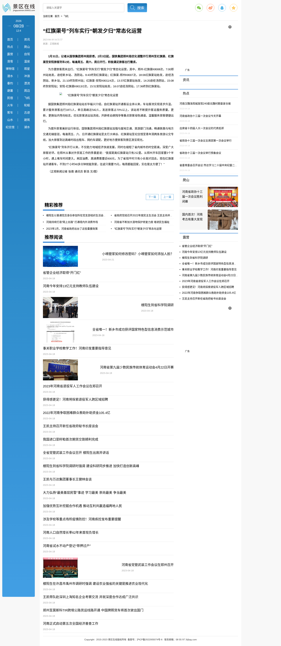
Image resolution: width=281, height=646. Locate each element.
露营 (10, 54)
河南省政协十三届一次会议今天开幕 (200, 116)
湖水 (27, 127)
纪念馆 (10, 127)
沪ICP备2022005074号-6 (149, 639)
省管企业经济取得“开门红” (62, 273)
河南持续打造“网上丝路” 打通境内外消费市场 (72, 222)
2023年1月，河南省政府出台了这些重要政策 (72, 228)
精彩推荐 (54, 205)
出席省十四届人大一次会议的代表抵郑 (202, 128)
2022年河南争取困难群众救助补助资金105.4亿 (76, 413)
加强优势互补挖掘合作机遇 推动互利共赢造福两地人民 (82, 506)
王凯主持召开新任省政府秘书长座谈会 (70, 426)
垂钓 (10, 83)
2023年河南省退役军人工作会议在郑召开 (72, 386)
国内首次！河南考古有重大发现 (192, 217)
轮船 (27, 105)
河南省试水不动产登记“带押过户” (67, 546)
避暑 (10, 90)
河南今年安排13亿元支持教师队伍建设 (71, 286)
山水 (10, 119)
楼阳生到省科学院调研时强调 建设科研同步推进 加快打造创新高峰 (91, 466)
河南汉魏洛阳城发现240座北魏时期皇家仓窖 (205, 103)
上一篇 (167, 197)
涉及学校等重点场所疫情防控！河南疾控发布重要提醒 (82, 519)
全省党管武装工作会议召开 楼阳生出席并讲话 (76, 453)
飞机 (27, 98)
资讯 (27, 39)
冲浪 (27, 76)
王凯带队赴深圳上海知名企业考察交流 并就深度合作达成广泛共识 (90, 597)
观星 (27, 68)
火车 (10, 105)
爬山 (27, 46)
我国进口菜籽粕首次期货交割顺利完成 (70, 439)
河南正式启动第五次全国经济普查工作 (70, 623)
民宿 (10, 98)
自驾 (27, 54)
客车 (10, 112)
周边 (27, 90)
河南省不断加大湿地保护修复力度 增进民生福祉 (141, 222)
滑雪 (10, 61)
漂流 (27, 83)
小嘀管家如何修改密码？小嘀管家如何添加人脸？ (138, 254)
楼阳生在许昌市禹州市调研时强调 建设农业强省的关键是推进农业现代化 (95, 583)
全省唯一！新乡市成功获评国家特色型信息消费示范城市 (133, 329)
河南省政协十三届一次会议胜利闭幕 (192, 196)
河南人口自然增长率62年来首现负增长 (71, 532)
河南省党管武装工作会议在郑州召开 (148, 565)
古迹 (27, 112)
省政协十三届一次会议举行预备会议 (200, 153)
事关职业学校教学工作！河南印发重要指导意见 (77, 348)
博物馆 (10, 68)
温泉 (27, 61)
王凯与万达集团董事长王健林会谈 (67, 479)
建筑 (27, 119)
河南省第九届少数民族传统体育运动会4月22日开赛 (137, 367)
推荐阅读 (54, 237)
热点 (10, 46)
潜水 (10, 76)
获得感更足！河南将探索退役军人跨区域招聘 (75, 399)
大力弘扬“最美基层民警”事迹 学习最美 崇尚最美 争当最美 (84, 492)
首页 (10, 39)
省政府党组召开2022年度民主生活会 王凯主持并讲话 (144, 215)
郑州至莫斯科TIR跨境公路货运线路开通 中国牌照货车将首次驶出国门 (93, 610)
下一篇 (152, 197)
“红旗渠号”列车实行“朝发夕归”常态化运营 (138, 228)
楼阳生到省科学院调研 (157, 305)
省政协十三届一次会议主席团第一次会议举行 (206, 140)
